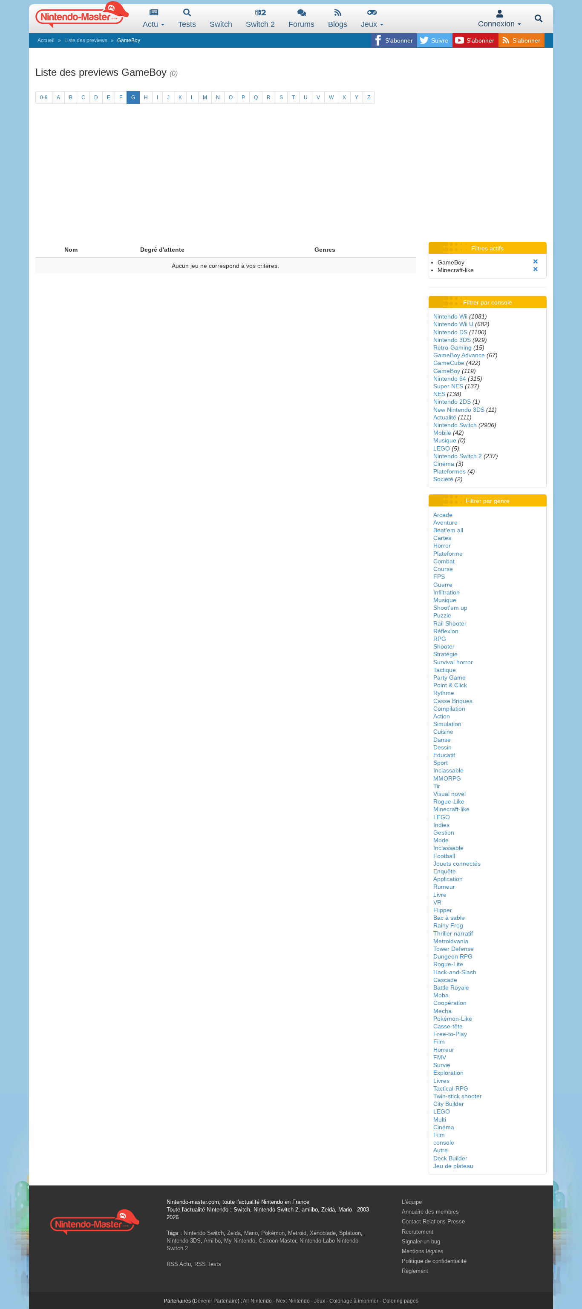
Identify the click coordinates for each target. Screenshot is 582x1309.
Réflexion (445, 631)
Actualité (444, 417)
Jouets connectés (457, 863)
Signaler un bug (421, 1241)
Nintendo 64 (449, 378)
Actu (151, 24)
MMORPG (447, 778)
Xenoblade (323, 1233)
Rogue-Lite (448, 964)
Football (444, 856)
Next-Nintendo (293, 1301)
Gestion (443, 832)
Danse (442, 739)
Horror (442, 545)
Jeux (370, 24)
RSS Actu (179, 1264)
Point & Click (450, 685)
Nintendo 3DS (452, 339)
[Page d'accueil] (94, 1221)
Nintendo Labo (317, 1240)
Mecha (442, 1011)
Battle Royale (451, 987)
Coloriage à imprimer (353, 1301)
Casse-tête (448, 1026)
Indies (441, 824)
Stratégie (445, 654)
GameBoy (446, 370)
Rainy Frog (448, 925)
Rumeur (444, 886)
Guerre (442, 584)
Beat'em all (448, 530)
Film (439, 1041)
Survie (441, 1065)
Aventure (445, 522)
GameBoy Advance (459, 355)
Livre (440, 894)
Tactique (444, 669)
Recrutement (417, 1232)
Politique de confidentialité (434, 1261)
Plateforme (448, 553)
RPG (439, 638)
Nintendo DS (450, 332)
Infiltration (446, 592)
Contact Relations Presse (433, 1221)
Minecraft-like (451, 809)
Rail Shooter (450, 623)
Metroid (297, 1233)
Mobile (442, 432)
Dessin (442, 747)
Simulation (447, 724)
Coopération (450, 1002)
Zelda (234, 1233)
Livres (441, 1080)
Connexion (497, 24)
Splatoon (350, 1233)
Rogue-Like (448, 801)
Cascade (445, 979)
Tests (187, 24)
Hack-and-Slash (454, 972)
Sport (440, 762)
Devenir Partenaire (216, 1301)
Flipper (442, 910)
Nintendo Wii (450, 316)
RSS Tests (207, 1264)
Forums (301, 24)
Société (443, 479)
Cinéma (443, 463)
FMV (439, 1057)
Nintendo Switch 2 (457, 456)
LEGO (441, 448)
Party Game (449, 677)
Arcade (442, 514)
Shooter (444, 646)
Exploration (448, 1072)
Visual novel (449, 793)
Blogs (337, 24)
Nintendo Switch (455, 425)
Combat (444, 561)
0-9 (44, 97)
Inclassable (448, 770)
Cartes (442, 537)
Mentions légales (423, 1251)
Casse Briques (453, 701)
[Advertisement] (291, 178)
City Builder (448, 1103)
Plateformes (449, 471)
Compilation (449, 708)
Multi (439, 1119)
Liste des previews (85, 40)
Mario (251, 1233)
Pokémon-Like (452, 1018)
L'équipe (412, 1202)
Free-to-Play (450, 1034)
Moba (441, 995)
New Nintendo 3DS (458, 409)
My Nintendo (239, 1240)
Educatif (444, 755)
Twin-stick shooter (457, 1096)
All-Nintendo (257, 1301)
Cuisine (443, 731)
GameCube (448, 362)
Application (448, 879)
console (443, 1142)
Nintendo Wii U (453, 324)
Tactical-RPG (450, 1088)
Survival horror (453, 662)
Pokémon (273, 1233)
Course (443, 569)
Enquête (444, 871)
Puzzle (442, 615)
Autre (440, 1150)
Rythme (443, 692)
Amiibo (212, 1240)
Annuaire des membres (430, 1212)
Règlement (415, 1271)
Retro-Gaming (452, 347)
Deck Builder (450, 1158)
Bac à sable (449, 917)
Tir (436, 786)
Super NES (448, 386)
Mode (441, 840)
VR (437, 902)
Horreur (443, 1049)
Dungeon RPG (453, 956)
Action (441, 716)
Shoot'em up (450, 607)
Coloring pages (400, 1301)
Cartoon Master (277, 1240)
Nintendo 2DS (452, 401)
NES (439, 393)
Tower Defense (453, 948)
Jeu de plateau (453, 1166)
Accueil (46, 40)
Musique (444, 440)
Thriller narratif (453, 933)
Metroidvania (450, 941)
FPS (439, 576)
